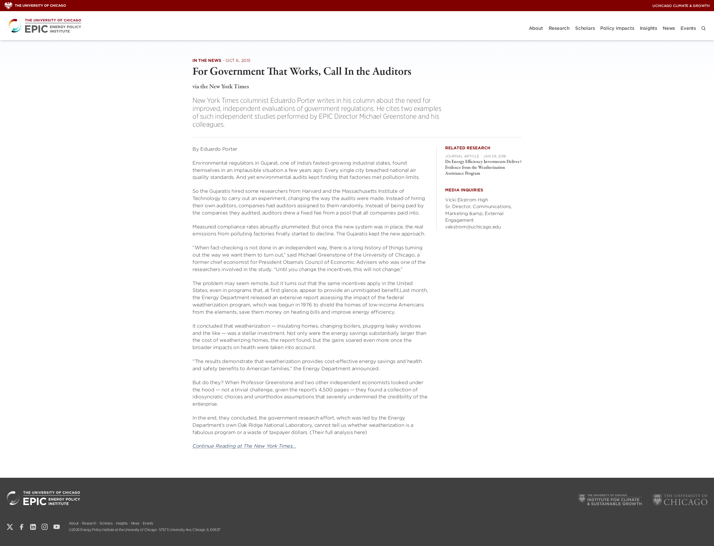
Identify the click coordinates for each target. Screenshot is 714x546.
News (669, 28)
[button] (703, 28)
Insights (648, 28)
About (536, 28)
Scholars (585, 28)
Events (688, 28)
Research (559, 28)
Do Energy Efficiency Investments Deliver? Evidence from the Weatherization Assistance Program (483, 168)
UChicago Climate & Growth (681, 6)
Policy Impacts (617, 28)
